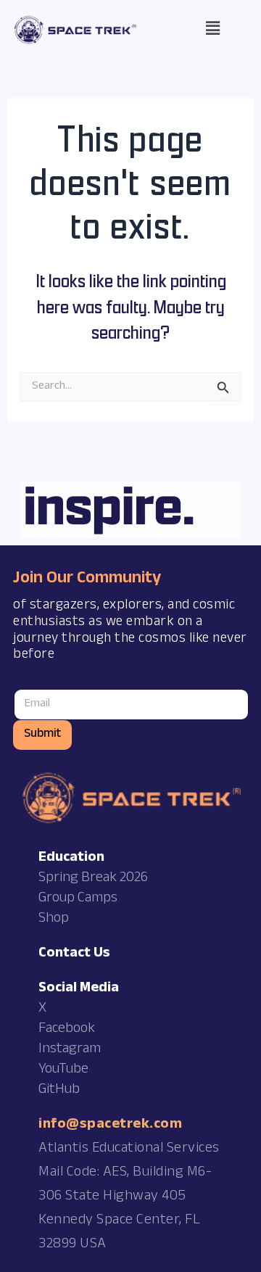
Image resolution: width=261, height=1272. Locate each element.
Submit (42, 735)
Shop (53, 919)
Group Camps (77, 899)
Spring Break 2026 (93, 879)
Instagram (69, 1050)
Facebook (66, 1029)
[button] (213, 30)
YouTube (63, 1070)
